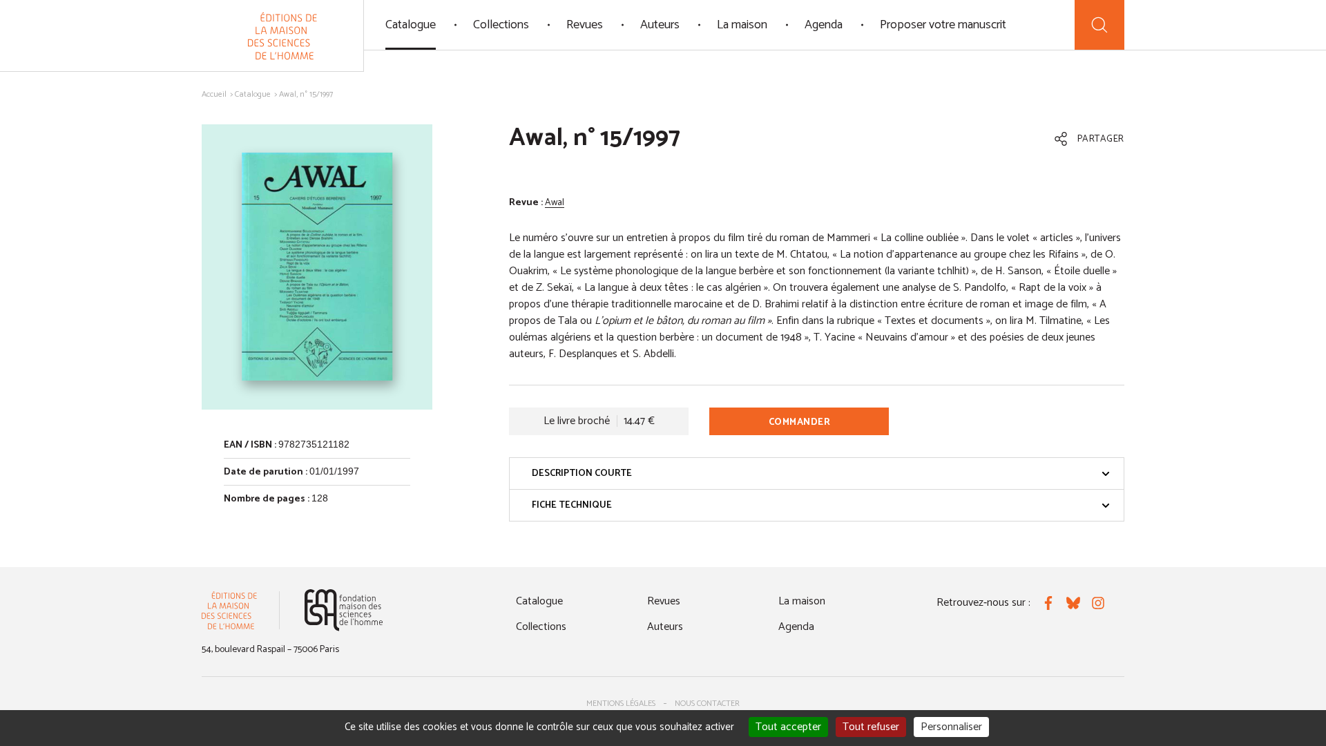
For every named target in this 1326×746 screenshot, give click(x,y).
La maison (742, 25)
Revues (584, 25)
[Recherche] (1099, 25)
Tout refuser (871, 727)
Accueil (214, 94)
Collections (501, 25)
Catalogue (410, 25)
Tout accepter (788, 727)
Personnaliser (951, 727)
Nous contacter (707, 703)
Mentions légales (620, 703)
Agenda (824, 25)
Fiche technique (572, 505)
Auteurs (660, 25)
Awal (554, 203)
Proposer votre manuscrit (943, 25)
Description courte (582, 473)
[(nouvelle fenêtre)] (344, 610)
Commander (800, 422)
